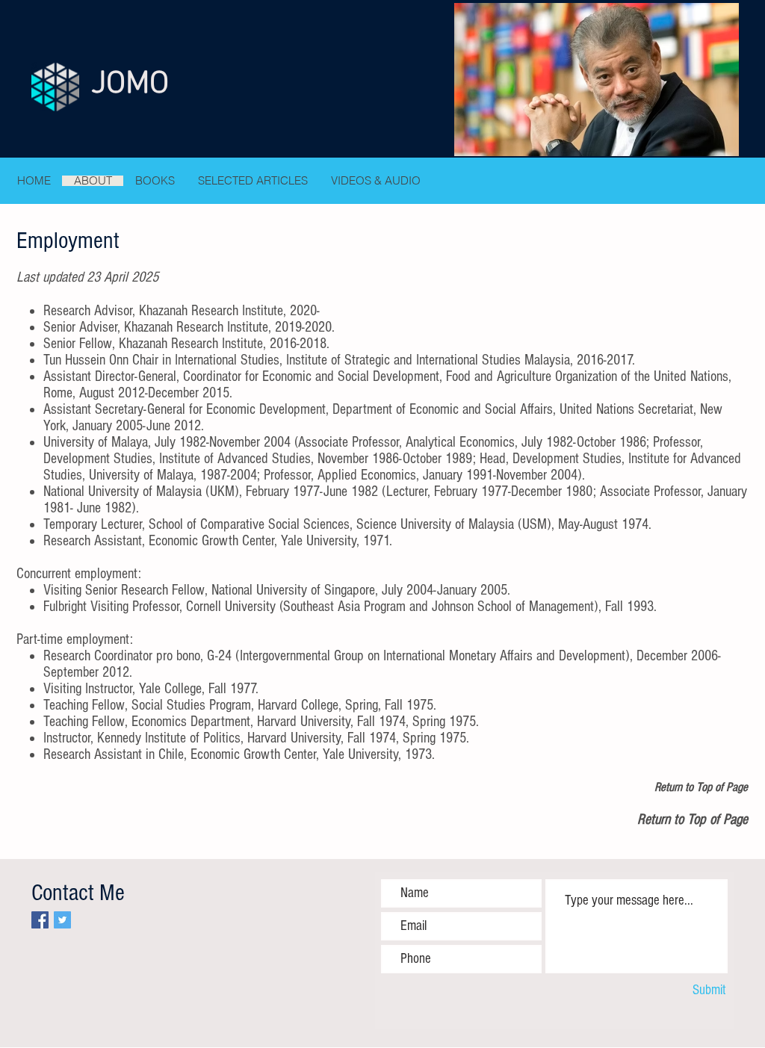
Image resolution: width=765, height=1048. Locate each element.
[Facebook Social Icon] (40, 919)
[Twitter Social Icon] (62, 919)
